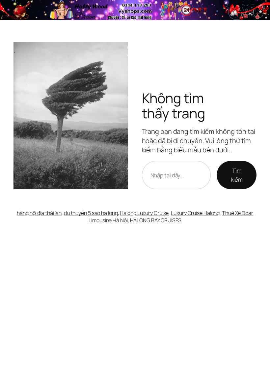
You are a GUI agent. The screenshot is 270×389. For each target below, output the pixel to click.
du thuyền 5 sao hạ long (91, 213)
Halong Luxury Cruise (144, 213)
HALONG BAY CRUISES (155, 220)
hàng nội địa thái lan (39, 213)
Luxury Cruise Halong (195, 213)
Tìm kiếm (237, 175)
